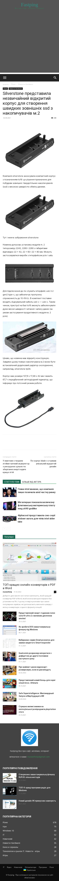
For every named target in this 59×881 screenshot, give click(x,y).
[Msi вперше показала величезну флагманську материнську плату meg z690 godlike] (9, 505)
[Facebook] (5, 124)
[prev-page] (4, 528)
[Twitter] (12, 124)
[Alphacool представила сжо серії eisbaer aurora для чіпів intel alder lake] (9, 518)
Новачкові (18, 867)
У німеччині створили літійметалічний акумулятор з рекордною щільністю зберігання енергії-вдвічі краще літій (16, 467)
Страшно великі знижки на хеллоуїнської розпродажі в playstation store (37, 709)
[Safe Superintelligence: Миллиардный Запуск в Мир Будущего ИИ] (9, 696)
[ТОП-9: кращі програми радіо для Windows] (9, 791)
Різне (13, 84)
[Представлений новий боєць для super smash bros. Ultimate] (9, 683)
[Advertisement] (29, 43)
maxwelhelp (7, 592)
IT (3, 867)
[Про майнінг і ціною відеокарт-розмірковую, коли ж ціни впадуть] (9, 670)
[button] (4, 77)
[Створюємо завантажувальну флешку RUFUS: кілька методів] (9, 778)
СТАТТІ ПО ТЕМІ (11, 482)
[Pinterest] (18, 124)
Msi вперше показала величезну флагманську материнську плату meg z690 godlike (36, 505)
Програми (43, 867)
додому (6, 84)
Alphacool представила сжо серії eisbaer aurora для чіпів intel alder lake (36, 518)
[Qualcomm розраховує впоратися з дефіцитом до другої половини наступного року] (9, 656)
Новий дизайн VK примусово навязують (37, 801)
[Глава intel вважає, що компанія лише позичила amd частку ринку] (9, 492)
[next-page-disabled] (9, 528)
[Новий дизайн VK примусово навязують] (9, 804)
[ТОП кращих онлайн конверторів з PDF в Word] (29, 562)
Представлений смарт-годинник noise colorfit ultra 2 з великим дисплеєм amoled (37, 616)
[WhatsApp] (24, 124)
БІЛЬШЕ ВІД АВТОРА (31, 482)
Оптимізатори (30, 867)
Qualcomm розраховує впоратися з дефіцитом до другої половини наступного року (35, 656)
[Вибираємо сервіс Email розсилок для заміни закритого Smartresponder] (9, 643)
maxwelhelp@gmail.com (38, 756)
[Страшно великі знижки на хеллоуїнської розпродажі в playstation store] (9, 710)
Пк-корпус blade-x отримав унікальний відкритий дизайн (43, 464)
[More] (31, 124)
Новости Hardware (25, 84)
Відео (9, 867)
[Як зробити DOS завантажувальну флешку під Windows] (9, 630)
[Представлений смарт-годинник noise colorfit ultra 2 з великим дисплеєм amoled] (9, 616)
